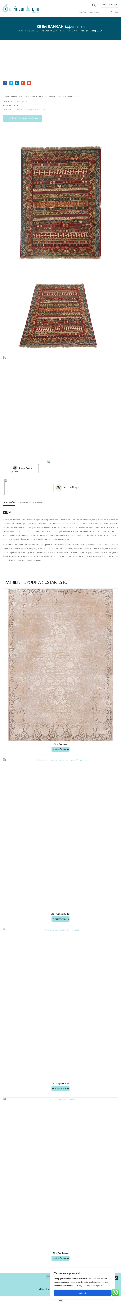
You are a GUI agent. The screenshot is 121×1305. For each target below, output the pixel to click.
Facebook (5, 83)
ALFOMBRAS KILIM (21, 110)
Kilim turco (35, 110)
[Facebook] (107, 11)
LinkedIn (17, 83)
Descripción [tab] (9, 502)
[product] (60, 665)
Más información (62, 749)
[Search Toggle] (94, 5)
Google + (23, 83)
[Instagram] (110, 11)
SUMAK (45, 110)
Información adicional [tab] (31, 502)
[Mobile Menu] (116, 11)
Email (29, 83)
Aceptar (82, 1293)
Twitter (11, 83)
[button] (48, 1276)
